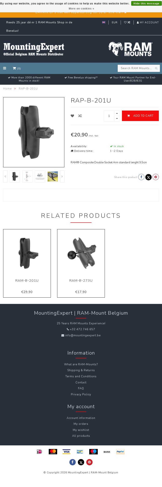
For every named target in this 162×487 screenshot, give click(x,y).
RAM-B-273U (81, 280)
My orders (81, 424)
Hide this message (146, 3)
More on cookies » (81, 8)
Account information (81, 418)
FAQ (81, 388)
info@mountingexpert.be (83, 335)
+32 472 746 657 (82, 329)
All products (81, 436)
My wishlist (81, 430)
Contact (81, 382)
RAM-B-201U (27, 280)
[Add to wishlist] (72, 116)
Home (7, 89)
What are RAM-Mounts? (81, 364)
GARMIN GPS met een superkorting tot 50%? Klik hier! (79, 12)
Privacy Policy (81, 394)
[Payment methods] (39, 452)
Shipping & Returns (81, 370)
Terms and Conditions (81, 376)
